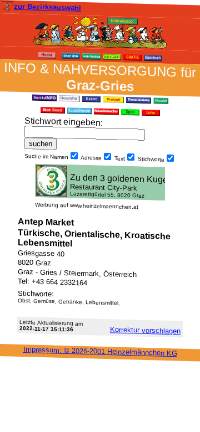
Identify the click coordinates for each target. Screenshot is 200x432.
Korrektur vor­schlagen (145, 330)
